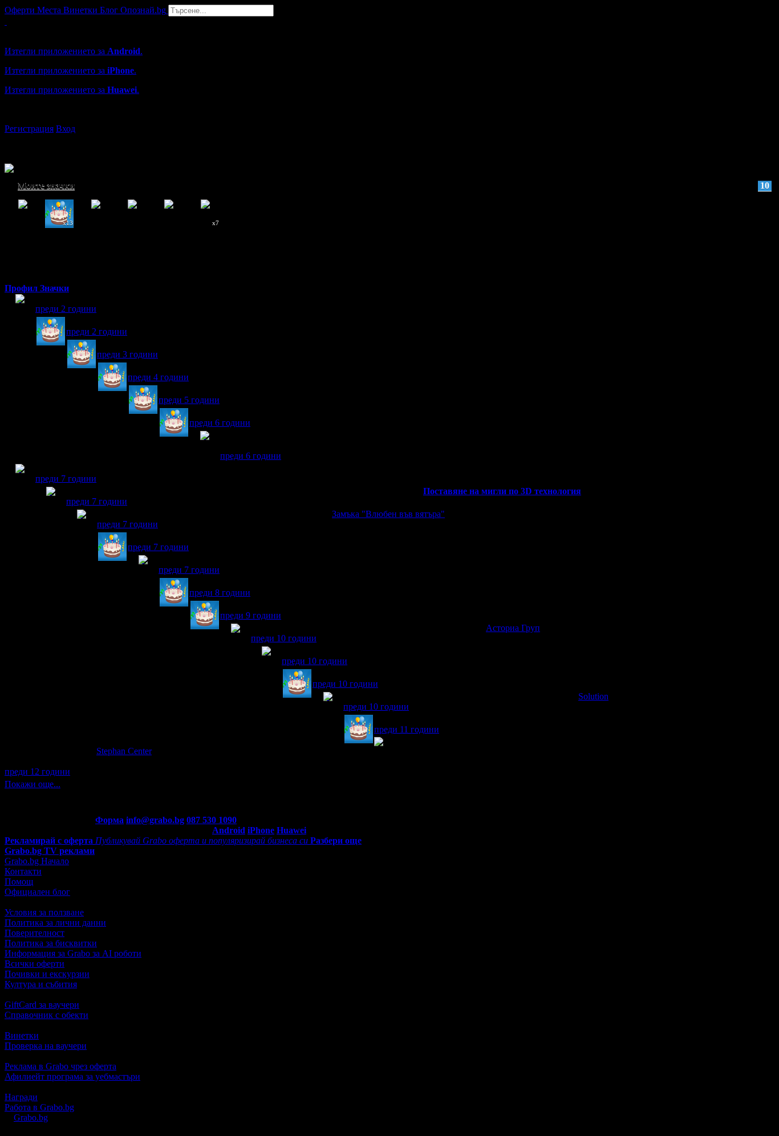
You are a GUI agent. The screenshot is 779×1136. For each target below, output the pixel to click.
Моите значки (393, 185)
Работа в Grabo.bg (39, 1107)
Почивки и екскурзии (47, 974)
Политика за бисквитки (51, 943)
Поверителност (34, 933)
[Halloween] (20, 309)
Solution (593, 696)
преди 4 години (158, 377)
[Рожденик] (50, 332)
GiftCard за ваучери (42, 1004)
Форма (109, 820)
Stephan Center (124, 751)
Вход (65, 128)
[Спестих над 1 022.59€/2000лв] (204, 446)
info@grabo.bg (155, 820)
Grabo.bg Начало (37, 861)
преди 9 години (250, 615)
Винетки (22, 1035)
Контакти (23, 871)
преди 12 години (37, 771)
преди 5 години (189, 400)
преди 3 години (127, 354)
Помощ (19, 881)
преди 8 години (219, 592)
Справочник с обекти (46, 1015)
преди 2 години (65, 308)
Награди (21, 1097)
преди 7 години (65, 478)
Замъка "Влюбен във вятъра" (388, 514)
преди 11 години (406, 729)
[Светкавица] (50, 502)
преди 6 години (219, 422)
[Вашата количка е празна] (6, 21)
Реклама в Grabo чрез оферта (60, 1066)
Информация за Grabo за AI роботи (73, 953)
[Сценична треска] (266, 661)
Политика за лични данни (55, 922)
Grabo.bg (31, 1117)
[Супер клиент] (81, 524)
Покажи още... (32, 784)
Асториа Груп (513, 628)
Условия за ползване (44, 912)
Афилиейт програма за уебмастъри (72, 1076)
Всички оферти (34, 963)
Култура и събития (41, 984)
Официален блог (37, 892)
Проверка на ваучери (46, 1046)
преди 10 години (284, 638)
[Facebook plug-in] (143, 570)
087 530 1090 (211, 820)
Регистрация (29, 128)
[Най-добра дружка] (20, 479)
